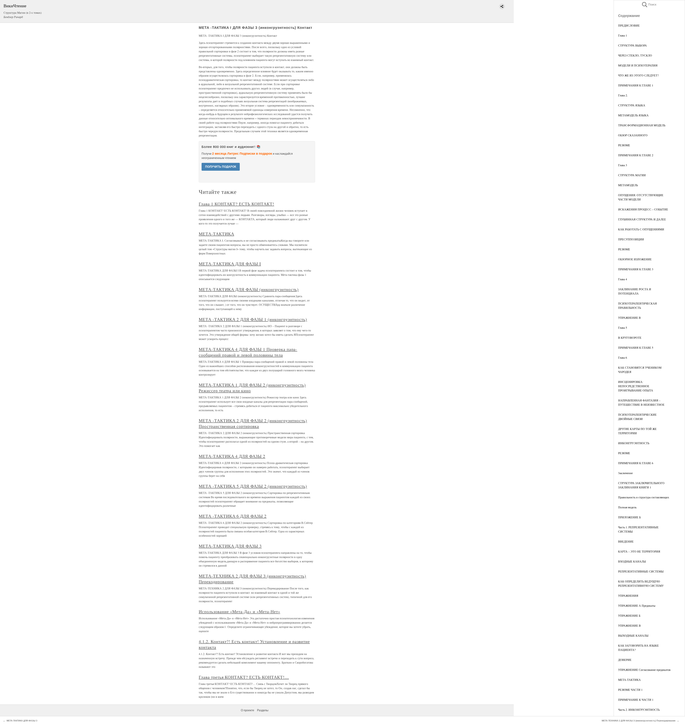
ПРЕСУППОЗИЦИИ (631, 239)
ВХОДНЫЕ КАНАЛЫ (632, 561)
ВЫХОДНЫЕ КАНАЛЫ (633, 635)
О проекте (247, 710)
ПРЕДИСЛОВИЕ (629, 25)
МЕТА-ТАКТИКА (629, 680)
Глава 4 (622, 279)
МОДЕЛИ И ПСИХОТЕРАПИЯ (638, 65)
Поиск (648, 4)
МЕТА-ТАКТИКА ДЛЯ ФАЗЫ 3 (230, 546)
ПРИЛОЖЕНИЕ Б (629, 517)
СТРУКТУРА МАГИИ (632, 175)
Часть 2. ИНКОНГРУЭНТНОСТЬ (639, 709)
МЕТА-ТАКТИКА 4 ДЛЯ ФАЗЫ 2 (232, 456)
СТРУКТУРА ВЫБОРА (632, 45)
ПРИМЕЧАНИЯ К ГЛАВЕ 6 (635, 463)
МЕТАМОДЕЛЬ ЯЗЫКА (633, 115)
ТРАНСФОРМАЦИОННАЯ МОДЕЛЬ (641, 125)
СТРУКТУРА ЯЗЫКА (631, 105)
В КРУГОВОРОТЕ (629, 337)
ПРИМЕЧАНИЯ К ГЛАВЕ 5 (635, 347)
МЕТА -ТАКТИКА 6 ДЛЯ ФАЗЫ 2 (233, 516)
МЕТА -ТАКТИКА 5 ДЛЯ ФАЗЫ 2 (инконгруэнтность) (253, 486)
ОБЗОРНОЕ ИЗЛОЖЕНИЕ (635, 259)
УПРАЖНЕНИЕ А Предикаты (636, 605)
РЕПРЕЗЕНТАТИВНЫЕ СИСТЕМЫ (641, 571)
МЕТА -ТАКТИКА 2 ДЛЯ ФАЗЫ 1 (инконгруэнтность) (253, 319)
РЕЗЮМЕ (624, 145)
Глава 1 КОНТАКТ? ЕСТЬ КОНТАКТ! (236, 204)
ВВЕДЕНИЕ (626, 541)
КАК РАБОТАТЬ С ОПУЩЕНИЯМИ (641, 229)
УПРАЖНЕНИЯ (628, 595)
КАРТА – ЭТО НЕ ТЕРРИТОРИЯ (639, 551)
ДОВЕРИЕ (624, 660)
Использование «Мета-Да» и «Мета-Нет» (239, 611)
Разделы (262, 710)
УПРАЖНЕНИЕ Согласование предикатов (644, 670)
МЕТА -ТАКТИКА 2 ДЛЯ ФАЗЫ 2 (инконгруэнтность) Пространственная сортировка (253, 423)
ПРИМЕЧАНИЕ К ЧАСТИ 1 (635, 699)
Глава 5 (622, 327)
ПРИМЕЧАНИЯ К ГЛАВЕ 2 (635, 155)
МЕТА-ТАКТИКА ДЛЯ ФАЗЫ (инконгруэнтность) (249, 289)
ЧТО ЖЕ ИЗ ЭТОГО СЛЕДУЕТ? (638, 75)
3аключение (625, 473)
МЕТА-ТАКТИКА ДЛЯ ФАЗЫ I (230, 264)
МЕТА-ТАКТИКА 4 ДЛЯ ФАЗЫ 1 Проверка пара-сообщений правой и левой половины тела (248, 352)
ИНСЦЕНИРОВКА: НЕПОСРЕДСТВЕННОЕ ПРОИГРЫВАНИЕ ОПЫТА (635, 386)
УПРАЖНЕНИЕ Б (629, 615)
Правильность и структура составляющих (643, 497)
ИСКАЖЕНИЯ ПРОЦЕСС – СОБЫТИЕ (643, 209)
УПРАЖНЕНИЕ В (629, 317)
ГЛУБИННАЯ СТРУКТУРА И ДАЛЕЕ (642, 219)
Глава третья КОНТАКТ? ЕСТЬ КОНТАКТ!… (244, 677)
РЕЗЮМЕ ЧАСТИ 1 (630, 690)
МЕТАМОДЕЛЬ (628, 185)
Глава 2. (623, 95)
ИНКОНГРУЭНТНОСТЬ (633, 443)
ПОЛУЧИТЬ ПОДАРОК (220, 166)
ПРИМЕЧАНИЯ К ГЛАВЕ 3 (635, 269)
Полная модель (627, 507)
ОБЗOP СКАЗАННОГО (633, 135)
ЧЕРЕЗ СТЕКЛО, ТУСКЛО (635, 55)
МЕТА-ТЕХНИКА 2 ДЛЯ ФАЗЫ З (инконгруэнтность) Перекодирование (639, 720)
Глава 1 (622, 35)
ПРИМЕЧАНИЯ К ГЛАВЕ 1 (635, 85)
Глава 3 (622, 165)
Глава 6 (622, 357)
